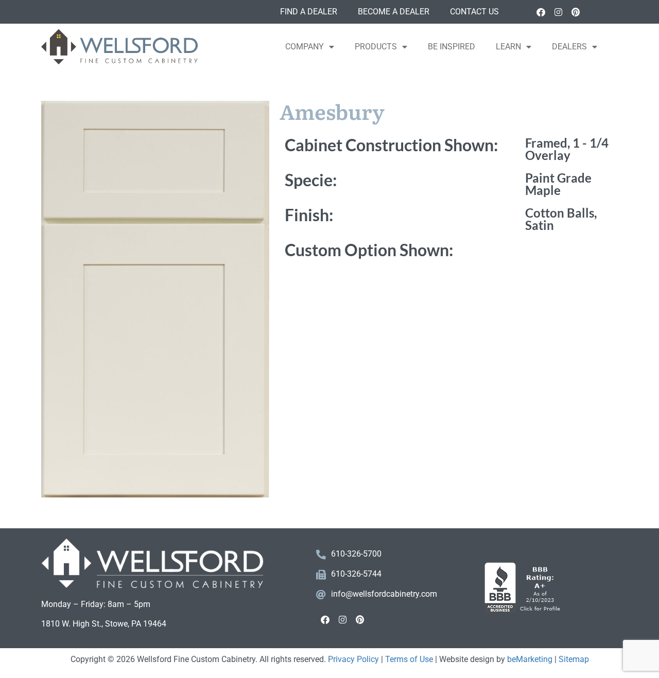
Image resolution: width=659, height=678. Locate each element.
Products (376, 46)
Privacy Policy (353, 659)
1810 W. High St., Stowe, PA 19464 (103, 624)
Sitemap (574, 659)
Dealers (569, 46)
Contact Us (474, 11)
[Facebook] (540, 12)
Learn (508, 46)
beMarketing (529, 659)
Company (304, 46)
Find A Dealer (308, 11)
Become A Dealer (393, 11)
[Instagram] (558, 12)
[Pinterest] (575, 12)
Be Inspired (451, 46)
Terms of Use (409, 659)
